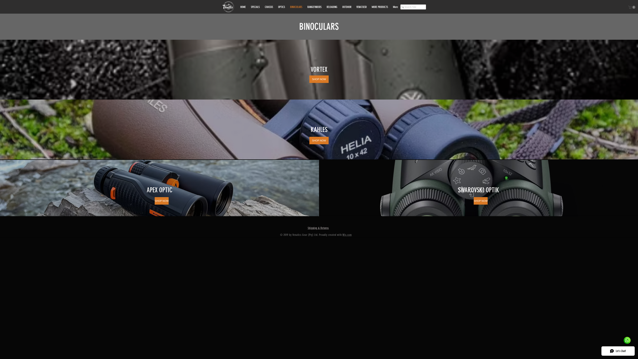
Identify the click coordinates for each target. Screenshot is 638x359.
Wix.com (347, 235)
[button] (632, 7)
